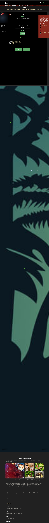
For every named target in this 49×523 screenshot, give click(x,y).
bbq (13, 42)
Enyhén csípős (18, 41)
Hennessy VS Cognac (16, 42)
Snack (17, 5)
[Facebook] (40, 2)
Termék (11, 53)
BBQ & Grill (10, 5)
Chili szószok (14, 5)
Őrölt (20, 5)
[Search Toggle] (39, 3)
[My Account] (43, 0)
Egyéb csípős (26, 5)
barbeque (12, 42)
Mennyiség (22, 27)
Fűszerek (23, 5)
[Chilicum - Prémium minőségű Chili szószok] (8, 3)
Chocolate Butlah (12, 43)
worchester (20, 42)
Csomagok (6, 5)
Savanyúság (30, 5)
